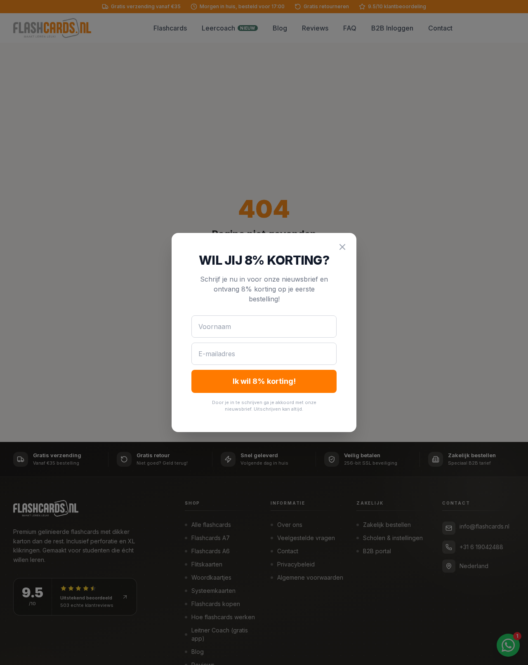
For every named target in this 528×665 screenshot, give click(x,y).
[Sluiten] (342, 247)
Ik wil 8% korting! (264, 381)
